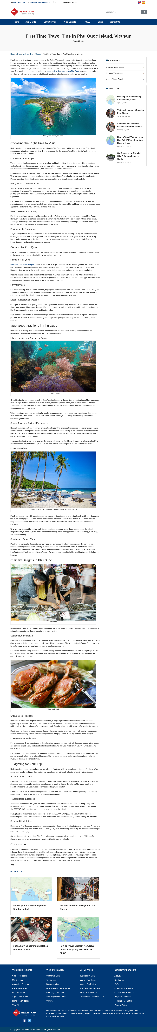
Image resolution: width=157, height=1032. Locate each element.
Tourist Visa (51, 980)
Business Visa (52, 984)
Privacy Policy (120, 1005)
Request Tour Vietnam (90, 988)
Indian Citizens (18, 992)
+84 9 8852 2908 (19, 2)
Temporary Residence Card (92, 997)
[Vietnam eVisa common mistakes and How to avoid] (32, 930)
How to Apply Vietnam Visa (58, 988)
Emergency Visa (87, 976)
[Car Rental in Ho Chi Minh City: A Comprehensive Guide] (111, 156)
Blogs (100, 22)
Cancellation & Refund (124, 992)
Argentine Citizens (20, 997)
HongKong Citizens (20, 1001)
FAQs (116, 984)
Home (16, 22)
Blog (19, 54)
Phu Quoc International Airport (22, 264)
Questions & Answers (123, 988)
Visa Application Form (55, 997)
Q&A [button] (87, 22)
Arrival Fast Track (88, 980)
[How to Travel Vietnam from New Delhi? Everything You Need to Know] (78, 930)
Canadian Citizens (20, 988)
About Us (118, 976)
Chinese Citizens (19, 976)
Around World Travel (114, 79)
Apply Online (32, 22)
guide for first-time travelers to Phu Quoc (63, 71)
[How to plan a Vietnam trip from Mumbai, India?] (32, 890)
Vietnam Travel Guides (32, 54)
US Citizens (17, 980)
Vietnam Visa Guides (114, 73)
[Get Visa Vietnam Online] (23, 12)
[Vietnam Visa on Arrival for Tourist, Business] (24, 1013)
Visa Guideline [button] (71, 22)
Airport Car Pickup (88, 984)
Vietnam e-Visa (53, 976)
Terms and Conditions (123, 1001)
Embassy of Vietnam (55, 992)
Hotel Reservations (88, 992)
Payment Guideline (122, 997)
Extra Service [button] (50, 22)
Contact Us (115, 22)
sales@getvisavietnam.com (40, 2)
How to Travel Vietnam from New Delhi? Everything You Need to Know (77, 949)
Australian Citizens (20, 984)
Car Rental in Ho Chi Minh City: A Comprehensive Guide (129, 156)
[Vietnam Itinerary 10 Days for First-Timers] (78, 890)
